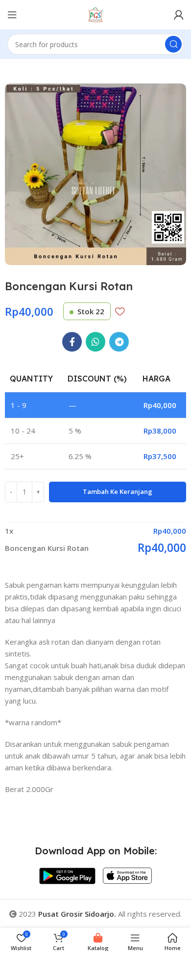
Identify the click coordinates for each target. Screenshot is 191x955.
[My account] (179, 15)
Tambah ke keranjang (117, 491)
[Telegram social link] (119, 342)
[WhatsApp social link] (95, 342)
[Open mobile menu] (12, 15)
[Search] (173, 44)
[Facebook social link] (72, 342)
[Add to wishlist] (119, 311)
